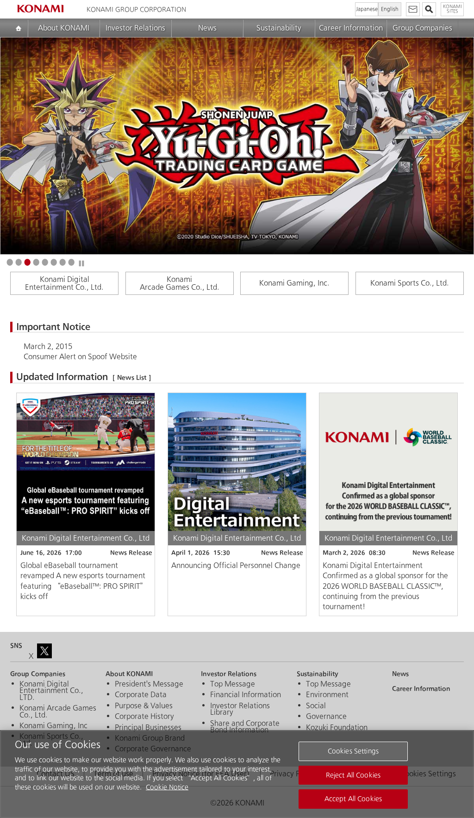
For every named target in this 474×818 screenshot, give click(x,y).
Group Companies (422, 28)
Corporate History (144, 716)
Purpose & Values (144, 706)
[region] (237, 774)
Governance (326, 716)
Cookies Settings (353, 751)
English (390, 9)
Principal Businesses (148, 727)
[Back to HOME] (40, 8)
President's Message (149, 684)
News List (131, 377)
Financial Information (245, 695)
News (207, 28)
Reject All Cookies (353, 775)
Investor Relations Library (240, 709)
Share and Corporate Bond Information (245, 727)
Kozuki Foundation (337, 727)
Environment (327, 695)
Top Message (232, 684)
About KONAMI (63, 28)
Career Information (351, 28)
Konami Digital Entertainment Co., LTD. (51, 691)
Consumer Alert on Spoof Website (80, 357)
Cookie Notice (167, 787)
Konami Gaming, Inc (53, 726)
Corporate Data (141, 695)
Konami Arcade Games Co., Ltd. (57, 711)
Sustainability (278, 28)
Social (316, 706)
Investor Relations (135, 28)
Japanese (367, 9)
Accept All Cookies (353, 798)
